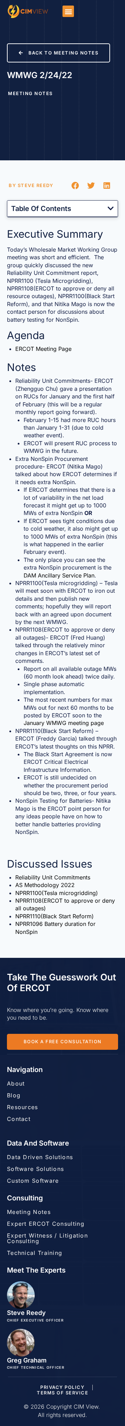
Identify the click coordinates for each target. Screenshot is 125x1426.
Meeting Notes (30, 93)
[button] (68, 11)
